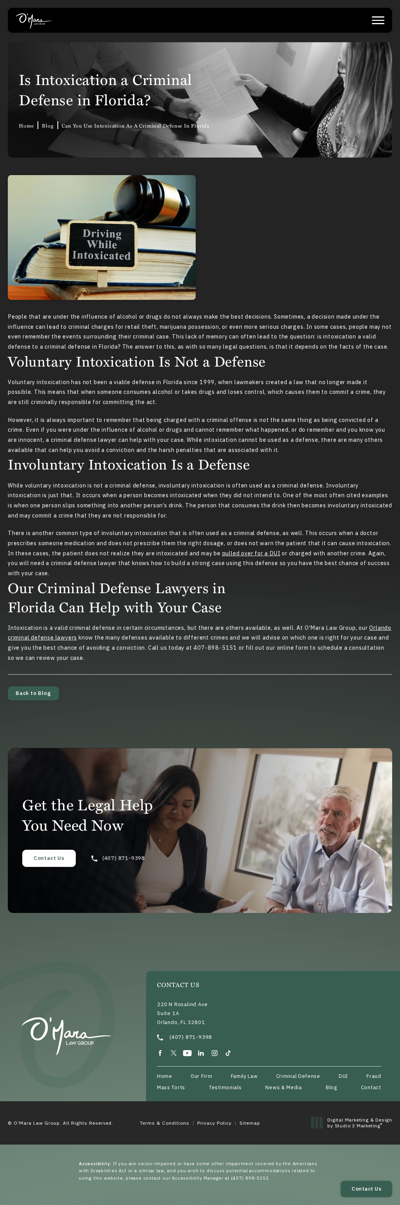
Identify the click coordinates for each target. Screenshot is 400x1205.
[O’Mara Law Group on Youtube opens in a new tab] (187, 1053)
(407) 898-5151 (250, 1178)
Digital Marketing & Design (359, 1123)
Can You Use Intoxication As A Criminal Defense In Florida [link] (135, 125)
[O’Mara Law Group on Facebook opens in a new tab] (160, 1053)
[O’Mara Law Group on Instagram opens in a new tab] (214, 1053)
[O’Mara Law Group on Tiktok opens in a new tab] (228, 1053)
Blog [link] (48, 125)
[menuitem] (160, 1053)
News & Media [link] (283, 1087)
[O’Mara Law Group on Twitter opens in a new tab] (173, 1053)
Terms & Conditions (164, 1123)
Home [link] (26, 125)
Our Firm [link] (201, 1076)
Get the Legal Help (87, 814)
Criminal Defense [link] (298, 1076)
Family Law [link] (244, 1076)
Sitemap (249, 1123)
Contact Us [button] (366, 1188)
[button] (378, 20)
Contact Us (49, 857)
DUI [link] (343, 1076)
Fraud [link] (373, 1076)
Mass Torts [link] (171, 1087)
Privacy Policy (214, 1123)
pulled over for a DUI (251, 553)
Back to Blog (33, 692)
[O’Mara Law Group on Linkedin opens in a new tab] (201, 1053)
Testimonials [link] (225, 1087)
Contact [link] (371, 1087)
